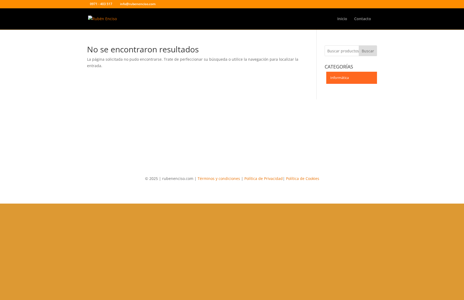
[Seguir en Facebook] (226, 125)
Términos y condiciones (219, 178)
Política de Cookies (302, 178)
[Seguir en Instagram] (237, 125)
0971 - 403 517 (101, 4)
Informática (339, 77)
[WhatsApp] (167, 4)
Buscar (368, 50)
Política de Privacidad (263, 178)
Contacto (362, 19)
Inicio (342, 19)
